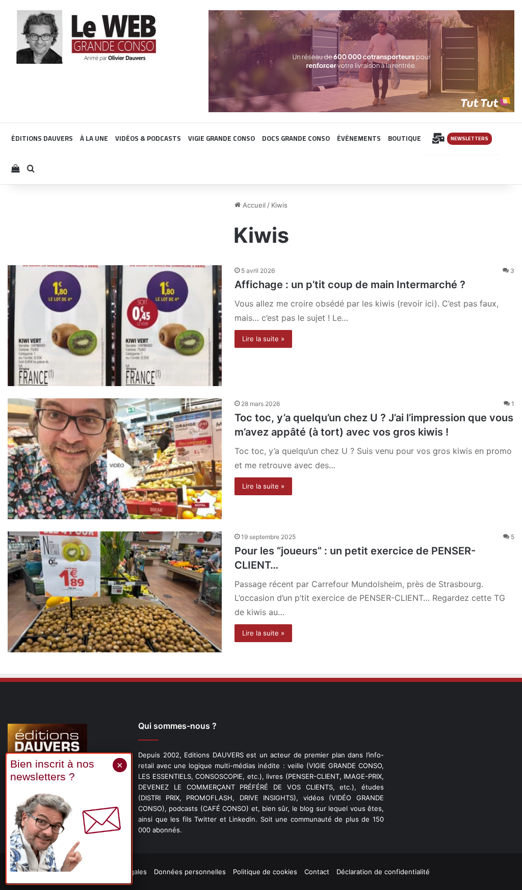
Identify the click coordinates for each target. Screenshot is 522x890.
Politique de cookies (265, 872)
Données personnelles (190, 872)
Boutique (404, 138)
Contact (316, 872)
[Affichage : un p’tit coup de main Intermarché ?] (115, 325)
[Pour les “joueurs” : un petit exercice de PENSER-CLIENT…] (115, 591)
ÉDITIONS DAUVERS (42, 138)
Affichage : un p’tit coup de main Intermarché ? (349, 284)
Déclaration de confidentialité (383, 872)
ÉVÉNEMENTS (359, 138)
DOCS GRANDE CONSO (296, 138)
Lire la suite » (263, 339)
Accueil (253, 205)
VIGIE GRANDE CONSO (221, 138)
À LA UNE (94, 138)
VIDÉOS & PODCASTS (148, 138)
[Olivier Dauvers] (87, 37)
